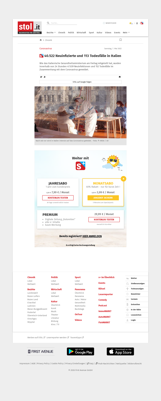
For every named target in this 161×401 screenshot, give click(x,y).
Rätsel (101, 288)
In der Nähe (136, 309)
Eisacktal (31, 302)
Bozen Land (32, 299)
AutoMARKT (104, 317)
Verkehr (134, 299)
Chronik (61, 32)
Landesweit (32, 293)
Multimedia (80, 306)
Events (117, 32)
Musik (53, 311)
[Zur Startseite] (40, 40)
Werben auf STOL (35, 337)
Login (133, 320)
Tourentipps (75, 337)
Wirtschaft (81, 32)
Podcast (102, 305)
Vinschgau (32, 319)
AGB (33, 363)
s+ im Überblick (106, 277)
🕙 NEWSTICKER (109, 23)
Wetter (134, 278)
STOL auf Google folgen (82, 82)
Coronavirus (45, 48)
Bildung (54, 321)
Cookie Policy (57, 363)
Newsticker (135, 294)
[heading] (80, 56)
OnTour (78, 314)
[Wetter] (131, 23)
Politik (71, 32)
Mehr (125, 32)
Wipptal (31, 322)
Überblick (55, 305)
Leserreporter (105, 294)
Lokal (29, 281)
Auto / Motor (80, 299)
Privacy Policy (43, 363)
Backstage (79, 309)
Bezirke (50, 32)
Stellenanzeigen (138, 283)
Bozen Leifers (33, 296)
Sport (91, 32)
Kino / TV (55, 324)
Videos (108, 32)
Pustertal (31, 312)
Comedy (102, 300)
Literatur (55, 318)
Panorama (80, 289)
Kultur (99, 32)
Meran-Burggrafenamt (37, 309)
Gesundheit (80, 302)
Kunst (53, 308)
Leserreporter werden (56, 337)
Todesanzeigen (137, 289)
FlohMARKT (104, 322)
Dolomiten (135, 304)
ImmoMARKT (104, 311)
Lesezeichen (136, 315)
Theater (54, 315)
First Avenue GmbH (84, 370)
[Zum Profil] (137, 23)
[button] (121, 40)
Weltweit (31, 284)
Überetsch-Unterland (37, 315)
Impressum (24, 363)
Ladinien (31, 306)
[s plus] (142, 23)
